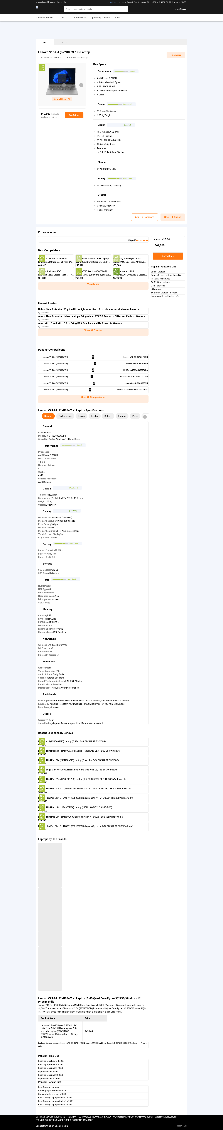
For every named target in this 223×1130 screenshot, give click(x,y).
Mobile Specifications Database (75, 1120)
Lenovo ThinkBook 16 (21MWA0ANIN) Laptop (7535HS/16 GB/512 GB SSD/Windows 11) (80, 751)
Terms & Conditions (46, 1120)
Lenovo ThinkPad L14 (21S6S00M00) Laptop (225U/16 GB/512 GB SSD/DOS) (75, 807)
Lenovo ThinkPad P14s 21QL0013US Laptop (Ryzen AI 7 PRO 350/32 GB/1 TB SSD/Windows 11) (84, 788)
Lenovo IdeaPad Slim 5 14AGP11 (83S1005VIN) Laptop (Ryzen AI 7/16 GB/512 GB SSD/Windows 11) (86, 826)
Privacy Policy (111, 1117)
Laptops (41, 1043)
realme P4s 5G (180, 2)
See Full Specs (172, 217)
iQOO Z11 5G (166, 2)
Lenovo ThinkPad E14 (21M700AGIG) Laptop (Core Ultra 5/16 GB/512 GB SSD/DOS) (78, 760)
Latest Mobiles (110, 2)
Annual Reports (147, 1117)
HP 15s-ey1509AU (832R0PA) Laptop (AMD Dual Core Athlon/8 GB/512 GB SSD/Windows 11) (128, 260)
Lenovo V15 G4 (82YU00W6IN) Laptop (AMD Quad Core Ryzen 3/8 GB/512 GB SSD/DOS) (55, 260)
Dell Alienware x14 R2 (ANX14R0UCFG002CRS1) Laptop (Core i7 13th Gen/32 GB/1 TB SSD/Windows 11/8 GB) (129, 273)
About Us (133, 1117)
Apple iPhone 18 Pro (150, 2)
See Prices (74, 115)
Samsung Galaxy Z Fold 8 (128, 2)
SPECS (64, 42)
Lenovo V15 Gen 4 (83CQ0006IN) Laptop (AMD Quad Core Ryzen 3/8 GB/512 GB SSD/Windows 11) (92, 273)
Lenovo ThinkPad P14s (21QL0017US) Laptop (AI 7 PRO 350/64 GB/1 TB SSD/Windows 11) (82, 779)
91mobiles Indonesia (91, 1117)
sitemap (123, 1117)
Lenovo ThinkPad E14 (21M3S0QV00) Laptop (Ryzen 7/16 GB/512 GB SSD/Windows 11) (80, 817)
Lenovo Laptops (52, 1043)
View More (93, 284)
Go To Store (168, 256)
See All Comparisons (93, 397)
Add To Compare (144, 217)
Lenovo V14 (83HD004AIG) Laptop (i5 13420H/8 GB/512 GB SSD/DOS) (72, 741)
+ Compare (175, 55)
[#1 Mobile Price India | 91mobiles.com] (45, 9)
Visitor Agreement (166, 1117)
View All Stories (93, 330)
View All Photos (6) (62, 99)
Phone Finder (65, 1117)
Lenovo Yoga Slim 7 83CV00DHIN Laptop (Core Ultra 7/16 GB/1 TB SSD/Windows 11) (79, 769)
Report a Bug (182, 1126)
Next (81, 85)
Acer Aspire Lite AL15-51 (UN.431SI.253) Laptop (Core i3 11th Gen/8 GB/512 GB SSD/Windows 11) (55, 273)
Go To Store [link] (142, 240)
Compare (53, 1117)
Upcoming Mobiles (100, 17)
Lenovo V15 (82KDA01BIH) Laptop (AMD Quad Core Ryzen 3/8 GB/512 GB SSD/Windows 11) (93, 260)
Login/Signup (180, 9)
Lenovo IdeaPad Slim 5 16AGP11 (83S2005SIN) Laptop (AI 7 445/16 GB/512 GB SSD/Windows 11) (85, 798)
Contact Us (42, 1117)
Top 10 (76, 1117)
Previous (64, 85)
